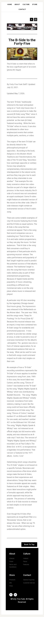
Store (12, 575)
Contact (27, 575)
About (12, 553)
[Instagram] (35, 19)
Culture (26, 553)
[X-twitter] (31, 19)
